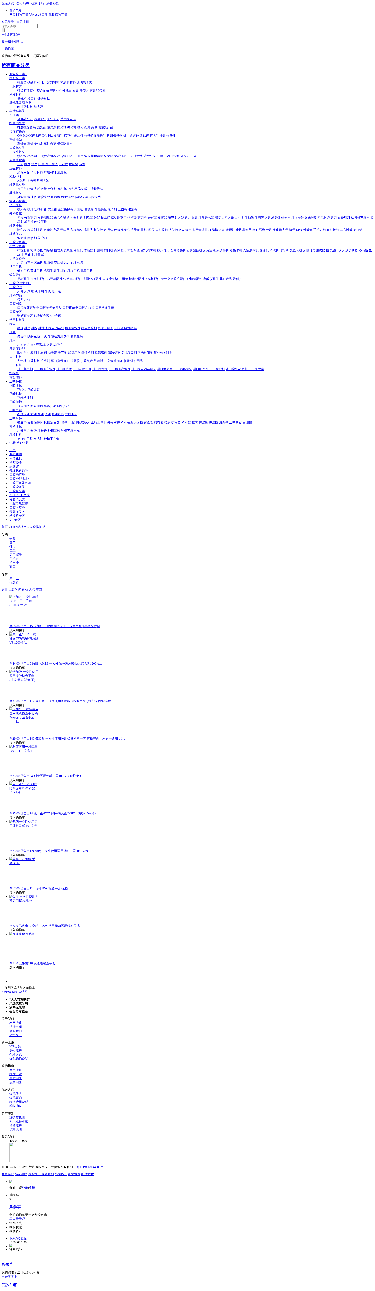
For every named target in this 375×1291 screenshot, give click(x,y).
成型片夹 (30, 221)
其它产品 (226, 279)
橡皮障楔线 (93, 197)
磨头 (91, 127)
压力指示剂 (58, 361)
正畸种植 (16, 381)
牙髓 (12, 332)
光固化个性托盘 (61, 90)
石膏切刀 (344, 217)
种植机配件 (194, 279)
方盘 (222, 229)
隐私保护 (21, 1174)
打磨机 (98, 250)
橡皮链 (203, 422)
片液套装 (43, 180)
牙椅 (20, 262)
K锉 (26, 135)
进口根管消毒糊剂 (143, 369)
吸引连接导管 (93, 188)
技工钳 (52, 209)
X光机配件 (152, 279)
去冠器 (152, 217)
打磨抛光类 (17, 123)
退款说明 (15, 1129)
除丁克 (42, 336)
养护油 (42, 238)
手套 (20, 164)
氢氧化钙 (76, 336)
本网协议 (15, 1022)
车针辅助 (15, 139)
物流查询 (15, 1097)
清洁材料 (50, 172)
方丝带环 (71, 414)
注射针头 (150, 156)
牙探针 (193, 217)
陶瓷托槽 (36, 406)
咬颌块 (32, 188)
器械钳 (89, 209)
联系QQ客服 (18, 1238)
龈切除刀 (221, 217)
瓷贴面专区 (25, 315)
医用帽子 (51, 164)
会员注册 (22, 22)
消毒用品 (23, 172)
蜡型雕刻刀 (119, 217)
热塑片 (84, 90)
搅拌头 (88, 229)
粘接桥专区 (41, 315)
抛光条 (41, 127)
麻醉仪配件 (211, 279)
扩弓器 (176, 422)
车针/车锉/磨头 (19, 495)
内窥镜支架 (110, 279)
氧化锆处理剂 (163, 352)
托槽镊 (132, 217)
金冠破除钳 (65, 209)
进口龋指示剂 (182, 369)
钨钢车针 (40, 119)
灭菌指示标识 (97, 156)
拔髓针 (58, 135)
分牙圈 (138, 422)
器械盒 (307, 229)
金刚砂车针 (25, 119)
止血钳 (122, 209)
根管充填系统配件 (173, 279)
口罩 (41, 164)
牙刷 (27, 291)
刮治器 (88, 217)
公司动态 (22, 3)
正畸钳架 (33, 389)
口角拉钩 (161, 229)
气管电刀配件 (72, 279)
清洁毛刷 (63, 172)
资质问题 (15, 1078)
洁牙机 (284, 250)
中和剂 (32, 352)
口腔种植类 (87, 307)
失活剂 (22, 336)
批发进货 (15, 1074)
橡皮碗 (190, 229)
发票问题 (15, 1082)
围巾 (27, 164)
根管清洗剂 (72, 328)
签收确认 (15, 1106)
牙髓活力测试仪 (314, 250)
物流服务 (15, 1093)
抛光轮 (61, 127)
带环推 (42, 221)
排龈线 (79, 197)
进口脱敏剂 (217, 369)
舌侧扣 (237, 279)
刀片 (20, 217)
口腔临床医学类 (28, 307)
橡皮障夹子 (280, 229)
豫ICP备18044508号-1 (91, 1167)
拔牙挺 (32, 209)
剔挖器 (162, 217)
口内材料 (15, 356)
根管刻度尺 (35, 229)
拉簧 (167, 422)
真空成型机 (251, 250)
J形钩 (64, 422)
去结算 (23, 992)
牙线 (48, 291)
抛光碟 (82, 127)
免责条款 (8, 1174)
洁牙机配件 (54, 279)
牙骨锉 (42, 430)
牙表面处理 (17, 348)
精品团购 (15, 454)
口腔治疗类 (17, 474)
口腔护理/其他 (20, 283)
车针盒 (22, 143)
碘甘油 (43, 328)
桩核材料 (15, 94)
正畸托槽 (15, 402)
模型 (20, 299)
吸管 (110, 229)
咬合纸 (61, 156)
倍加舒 (14, 582)
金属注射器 (233, 229)
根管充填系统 (63, 250)
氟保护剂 (87, 352)
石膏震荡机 (194, 250)
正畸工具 (97, 422)
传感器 (88, 250)
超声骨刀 (163, 250)
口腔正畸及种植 (20, 483)
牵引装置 (127, 422)
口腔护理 (15, 287)
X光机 (38, 262)
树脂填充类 (17, 78)
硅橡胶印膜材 (26, 90)
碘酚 (34, 328)
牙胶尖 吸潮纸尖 (125, 328)
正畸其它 (235, 422)
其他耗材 (15, 193)
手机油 (61, 270)
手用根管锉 (68, 119)
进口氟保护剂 (82, 369)
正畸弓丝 (15, 410)
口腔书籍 (15, 303)
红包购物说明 (18, 1058)
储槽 (215, 229)
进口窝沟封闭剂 (237, 369)
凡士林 (22, 361)
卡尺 (269, 229)
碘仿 (27, 328)
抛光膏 (52, 352)
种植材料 (15, 434)
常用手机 (15, 266)
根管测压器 (45, 217)
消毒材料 (36, 172)
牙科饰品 (15, 295)
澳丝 (48, 414)
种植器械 (15, 426)
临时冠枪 (258, 229)
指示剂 (22, 188)
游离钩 (224, 422)
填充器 (172, 217)
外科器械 (15, 213)
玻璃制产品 (51, 229)
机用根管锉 (114, 135)
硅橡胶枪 (120, 229)
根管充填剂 (89, 328)
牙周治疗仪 (54, 344)
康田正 (14, 578)
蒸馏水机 (236, 250)
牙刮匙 (183, 217)
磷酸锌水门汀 (36, 82)
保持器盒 (133, 229)
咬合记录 (43, 90)
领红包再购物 (18, 470)
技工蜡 (105, 217)
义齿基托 (113, 361)
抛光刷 (51, 127)
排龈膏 (22, 197)
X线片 (21, 180)
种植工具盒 (51, 438)
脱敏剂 (42, 352)
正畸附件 (15, 418)
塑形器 (247, 229)
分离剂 (45, 361)
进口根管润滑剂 (119, 369)
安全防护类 (17, 160)
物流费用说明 (18, 1101)
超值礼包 (52, 3)
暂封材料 (53, 82)
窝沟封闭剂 (145, 352)
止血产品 (80, 156)
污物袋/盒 (67, 197)
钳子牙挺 (15, 205)
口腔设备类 (18, 242)
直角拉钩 (333, 229)
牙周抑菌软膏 (36, 344)
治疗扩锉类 (17, 131)
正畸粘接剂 (25, 397)
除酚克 (32, 336)
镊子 (292, 229)
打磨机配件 (38, 279)
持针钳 (42, 209)
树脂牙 (125, 361)
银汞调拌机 (221, 250)
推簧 (195, 422)
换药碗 (55, 197)
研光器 (286, 217)
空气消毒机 (148, 250)
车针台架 (50, 143)
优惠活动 (37, 3)
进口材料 (15, 365)
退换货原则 (17, 1117)
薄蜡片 (101, 361)
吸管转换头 (176, 229)
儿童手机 (86, 270)
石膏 (76, 90)
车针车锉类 (18, 111)
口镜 (299, 229)
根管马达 (133, 250)
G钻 (44, 135)
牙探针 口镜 (188, 156)
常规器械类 (18, 201)
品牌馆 (14, 466)
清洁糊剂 (114, 352)
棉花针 (68, 135)
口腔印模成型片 (79, 422)
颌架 (97, 217)
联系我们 (15, 1031)
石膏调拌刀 (203, 229)
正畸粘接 (15, 393)
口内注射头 (135, 156)
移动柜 (363, 250)
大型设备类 (17, 258)
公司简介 (15, 1035)
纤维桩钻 (44, 98)
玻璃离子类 (84, 82)
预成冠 (38, 106)
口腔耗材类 (18, 147)
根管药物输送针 (95, 135)
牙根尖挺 (101, 209)
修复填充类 (18, 74)
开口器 (65, 229)
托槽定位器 (51, 422)
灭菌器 (29, 262)
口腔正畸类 (70, 307)
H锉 (32, 135)
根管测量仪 (25, 250)
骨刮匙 (78, 217)
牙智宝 (39, 254)
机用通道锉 (131, 135)
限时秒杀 (15, 462)
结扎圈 (159, 422)
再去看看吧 (17, 1219)
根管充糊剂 (105, 328)
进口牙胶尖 (256, 369)
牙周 (12, 340)
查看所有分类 (19, 443)
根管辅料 (15, 377)
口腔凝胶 (73, 361)
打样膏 (14, 373)
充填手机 (50, 270)
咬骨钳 (112, 209)
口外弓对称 (112, 422)
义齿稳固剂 (129, 352)
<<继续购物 (10, 992)
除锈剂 (32, 238)
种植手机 (73, 270)
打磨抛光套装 (26, 127)
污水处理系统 (73, 262)
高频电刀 (120, 250)
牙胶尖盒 (44, 197)
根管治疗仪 (333, 250)
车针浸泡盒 (35, 143)
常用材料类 (18, 320)
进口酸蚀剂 (201, 369)
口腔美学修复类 (51, 307)
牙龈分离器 (206, 217)
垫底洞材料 (68, 82)
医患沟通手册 (104, 307)
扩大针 (154, 135)
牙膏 (20, 291)
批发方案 (74, 1174)
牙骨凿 (22, 430)
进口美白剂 (25, 369)
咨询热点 (34, 1174)
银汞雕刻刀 (312, 217)
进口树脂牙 (100, 369)
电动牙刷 (37, 291)
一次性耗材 (17, 152)
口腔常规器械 (18, 503)
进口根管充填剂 (44, 369)
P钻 (50, 135)
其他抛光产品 (104, 127)
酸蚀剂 (22, 352)
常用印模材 (97, 90)
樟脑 (20, 328)
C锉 (19, 135)
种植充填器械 (70, 430)
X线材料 (15, 176)
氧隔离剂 (101, 352)
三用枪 (123, 279)
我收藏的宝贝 (57, 14)
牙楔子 (161, 156)
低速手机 (23, 270)
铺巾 (34, 164)
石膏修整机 (178, 250)
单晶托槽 (50, 406)
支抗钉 (38, 438)
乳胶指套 (173, 156)
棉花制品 (120, 156)
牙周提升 (297, 217)
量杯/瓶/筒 (148, 229)
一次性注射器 (47, 156)
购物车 (10, 48)
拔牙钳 (22, 209)
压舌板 (79, 188)
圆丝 (41, 414)
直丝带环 (58, 414)
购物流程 (15, 1050)
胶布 (70, 156)
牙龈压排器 (236, 217)
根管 (12, 324)
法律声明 (15, 1027)
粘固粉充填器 (360, 217)
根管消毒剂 (56, 328)
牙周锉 (259, 217)
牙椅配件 (23, 279)
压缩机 (48, 262)
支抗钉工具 (25, 438)
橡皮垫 (22, 422)
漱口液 (56, 291)
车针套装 (53, 119)
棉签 (110, 156)
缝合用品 (136, 361)
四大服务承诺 (18, 1121)
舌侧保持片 (35, 422)
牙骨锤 (32, 430)
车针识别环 (65, 188)
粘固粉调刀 (329, 217)
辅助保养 (15, 234)
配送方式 (8, 3)
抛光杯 (72, 127)
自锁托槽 (63, 406)
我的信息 (15, 10)
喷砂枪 (38, 250)
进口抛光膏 (165, 369)
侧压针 (78, 135)
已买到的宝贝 (18, 14)
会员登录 (8, 22)
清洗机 (274, 250)
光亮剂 (62, 352)
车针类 (14, 115)
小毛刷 (32, 156)
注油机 (264, 250)
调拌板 (32, 197)
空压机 (58, 262)
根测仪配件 (137, 279)
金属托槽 (23, 406)
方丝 (33, 414)
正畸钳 (22, 389)
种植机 (78, 250)
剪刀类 (142, 217)
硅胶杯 (52, 188)
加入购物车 (17, 630)
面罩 (82, 164)
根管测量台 (65, 143)
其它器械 (346, 229)
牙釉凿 (249, 217)
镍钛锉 (144, 135)
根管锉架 (100, 229)
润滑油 (22, 238)
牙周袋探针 (272, 217)
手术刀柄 (319, 229)
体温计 (29, 254)
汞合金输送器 (63, 217)
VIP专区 (55, 315)
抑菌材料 (33, 361)
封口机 (108, 250)
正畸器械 (15, 385)
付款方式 (15, 1054)
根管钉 (32, 98)
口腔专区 (15, 311)
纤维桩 (22, 98)
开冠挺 (79, 209)
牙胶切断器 (350, 250)
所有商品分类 (16, 65)
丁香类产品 (88, 361)
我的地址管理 (38, 14)
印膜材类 (15, 86)
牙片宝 (207, 250)
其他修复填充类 (20, 102)
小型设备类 (17, 246)
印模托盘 (76, 229)
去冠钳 (133, 209)
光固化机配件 (92, 279)
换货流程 (15, 1125)
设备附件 (15, 275)
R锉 (38, 135)
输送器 (42, 188)
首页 (12, 450)
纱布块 (22, 156)
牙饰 (27, 299)
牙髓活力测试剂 (59, 336)
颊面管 (149, 422)
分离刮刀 (30, 217)
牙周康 (22, 344)
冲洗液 (31, 180)
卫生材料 (15, 168)
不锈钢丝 (23, 414)
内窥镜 (48, 250)
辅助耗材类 (17, 184)
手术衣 (63, 164)
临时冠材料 (25, 106)
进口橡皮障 (64, 369)
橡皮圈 (213, 422)
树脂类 (22, 82)
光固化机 (296, 250)
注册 (32, 1187)
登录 (25, 1187)
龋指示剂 (74, 352)
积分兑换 (15, 458)
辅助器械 (15, 225)
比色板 (22, 229)
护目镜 (73, 164)
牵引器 (186, 422)
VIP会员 (15, 1046)
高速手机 (36, 270)
